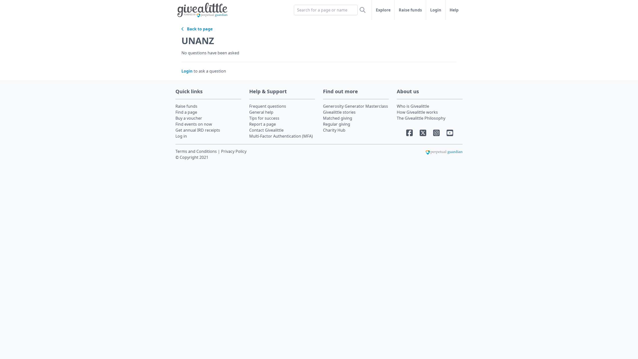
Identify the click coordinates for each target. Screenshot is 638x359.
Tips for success (264, 118)
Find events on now (193, 124)
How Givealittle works (417, 112)
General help (261, 112)
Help (454, 10)
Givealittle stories (339, 112)
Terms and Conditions (196, 151)
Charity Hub (334, 130)
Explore (383, 10)
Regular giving (336, 124)
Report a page (262, 124)
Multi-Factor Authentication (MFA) (281, 136)
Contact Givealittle (266, 130)
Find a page (186, 112)
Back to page (198, 29)
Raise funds (410, 10)
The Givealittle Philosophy (421, 118)
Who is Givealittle (413, 106)
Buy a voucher (188, 118)
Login (435, 10)
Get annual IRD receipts (197, 130)
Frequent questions (267, 106)
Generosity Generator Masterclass (355, 106)
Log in (181, 136)
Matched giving (337, 118)
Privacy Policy (233, 151)
